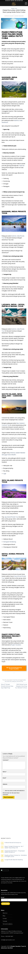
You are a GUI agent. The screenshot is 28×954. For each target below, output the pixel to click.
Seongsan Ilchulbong (9, 542)
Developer (21, 15)
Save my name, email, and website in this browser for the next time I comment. (13, 792)
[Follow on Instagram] (4, 886)
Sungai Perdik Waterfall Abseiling (14, 859)
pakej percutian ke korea (17, 681)
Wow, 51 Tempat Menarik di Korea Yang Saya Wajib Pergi (7, 686)
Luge (4, 473)
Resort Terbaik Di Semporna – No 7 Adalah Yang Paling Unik (14, 847)
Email (4, 778)
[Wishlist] (23, 3)
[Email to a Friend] (15, 675)
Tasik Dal (21, 165)
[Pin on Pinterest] (18, 675)
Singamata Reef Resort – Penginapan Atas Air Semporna (15, 851)
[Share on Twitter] (13, 675)
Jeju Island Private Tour (11, 517)
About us (5, 913)
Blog (4, 915)
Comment (6, 760)
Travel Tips (14, 8)
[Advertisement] (14, 706)
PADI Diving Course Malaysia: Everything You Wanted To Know (21, 686)
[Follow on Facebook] (2, 886)
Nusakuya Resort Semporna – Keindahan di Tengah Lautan (16, 856)
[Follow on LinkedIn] (8, 886)
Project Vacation (16, 645)
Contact (5, 918)
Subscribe (5, 903)
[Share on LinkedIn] (20, 675)
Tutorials (5, 921)
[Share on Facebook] (10, 675)
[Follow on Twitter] (6, 886)
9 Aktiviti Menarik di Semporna (13, 842)
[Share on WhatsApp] (8, 675)
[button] (2, 3)
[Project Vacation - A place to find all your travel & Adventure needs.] (14, 4)
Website (5, 784)
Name (5, 771)
